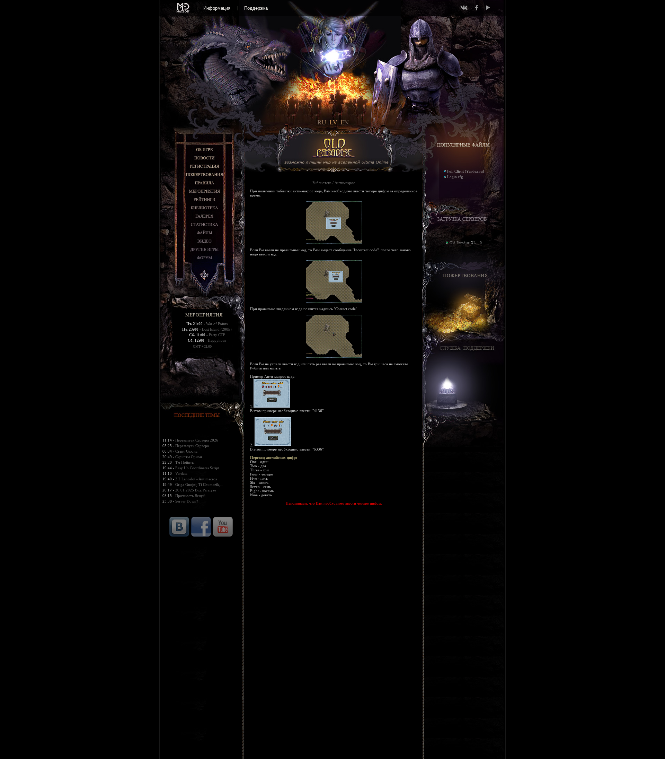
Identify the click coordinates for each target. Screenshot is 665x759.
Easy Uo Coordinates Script (197, 468)
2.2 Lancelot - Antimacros (196, 479)
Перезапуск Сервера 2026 (196, 440)
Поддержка (256, 8)
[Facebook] (476, 7)
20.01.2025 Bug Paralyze (195, 490)
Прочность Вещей (190, 496)
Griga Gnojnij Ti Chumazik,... (199, 484)
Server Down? (186, 501)
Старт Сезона (186, 451)
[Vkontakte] (464, 7)
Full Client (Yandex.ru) (465, 171)
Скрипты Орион (188, 457)
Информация (216, 8)
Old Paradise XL (463, 243)
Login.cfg (455, 177)
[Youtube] (488, 7)
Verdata (181, 473)
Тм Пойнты (184, 462)
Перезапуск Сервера (192, 446)
